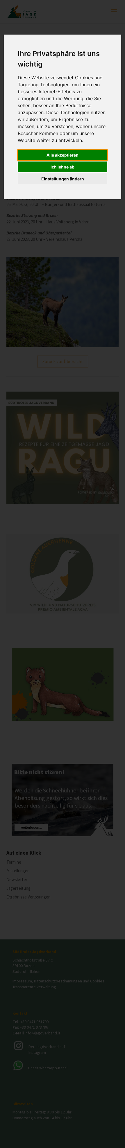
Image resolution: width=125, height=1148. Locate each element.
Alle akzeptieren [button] (62, 155)
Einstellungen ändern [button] (62, 178)
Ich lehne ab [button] (62, 166)
